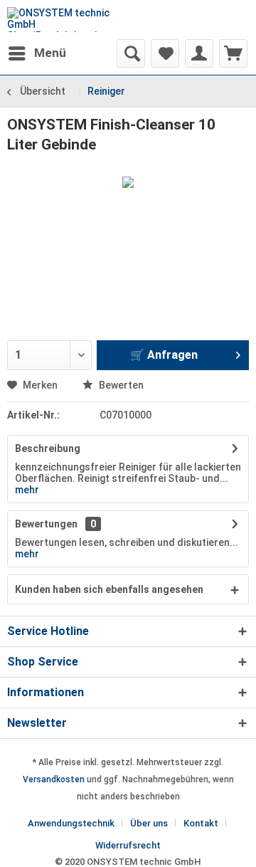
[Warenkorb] (233, 53)
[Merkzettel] (165, 53)
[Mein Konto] (199, 53)
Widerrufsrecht (128, 845)
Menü (50, 53)
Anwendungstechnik (71, 823)
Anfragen (171, 355)
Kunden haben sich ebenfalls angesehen (109, 589)
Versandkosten (54, 779)
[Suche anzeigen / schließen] (131, 53)
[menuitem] (36, 53)
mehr (27, 489)
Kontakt (200, 823)
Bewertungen (46, 524)
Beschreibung (47, 448)
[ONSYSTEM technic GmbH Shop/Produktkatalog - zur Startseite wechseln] (67, 19)
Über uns (149, 823)
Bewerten (120, 385)
